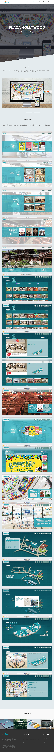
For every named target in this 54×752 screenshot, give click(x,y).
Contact (45, 742)
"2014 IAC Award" (37, 112)
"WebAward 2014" (29, 112)
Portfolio (45, 738)
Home (45, 737)
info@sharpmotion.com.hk (30, 745)
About (45, 741)
